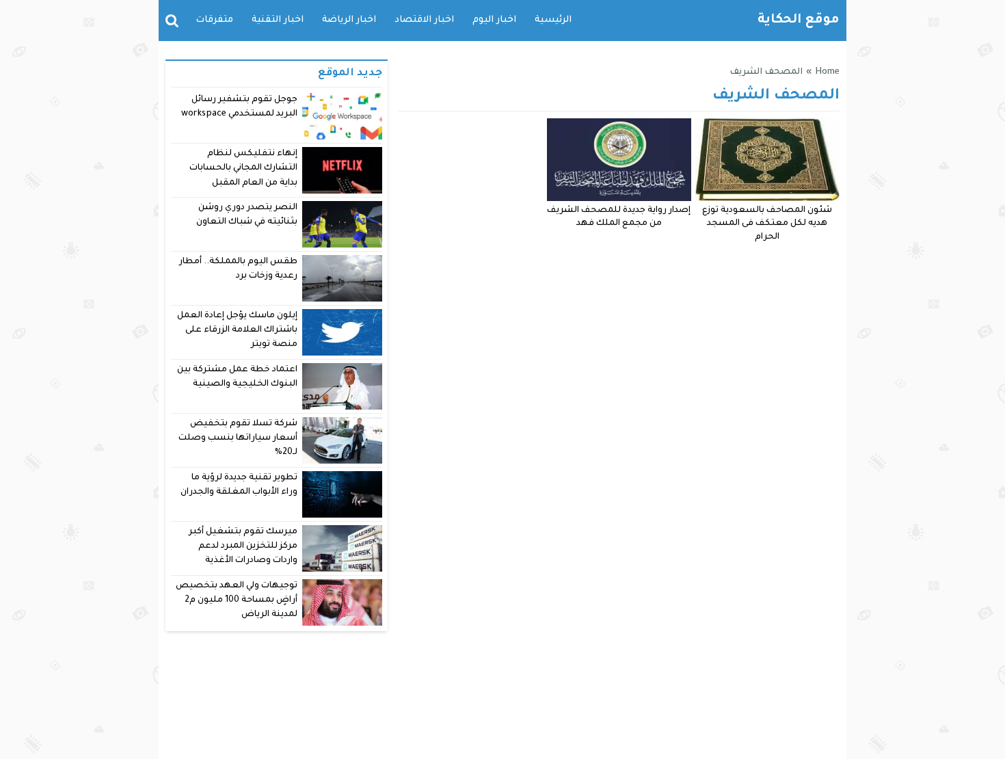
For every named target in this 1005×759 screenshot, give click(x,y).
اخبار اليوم (494, 20)
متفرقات (214, 20)
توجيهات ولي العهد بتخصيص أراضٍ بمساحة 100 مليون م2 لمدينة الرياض (236, 600)
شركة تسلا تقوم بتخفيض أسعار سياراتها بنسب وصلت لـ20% (237, 438)
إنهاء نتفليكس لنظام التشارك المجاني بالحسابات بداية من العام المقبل (243, 168)
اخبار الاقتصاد (424, 20)
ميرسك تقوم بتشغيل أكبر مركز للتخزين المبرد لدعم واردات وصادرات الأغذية (243, 546)
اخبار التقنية (278, 20)
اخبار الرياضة (349, 20)
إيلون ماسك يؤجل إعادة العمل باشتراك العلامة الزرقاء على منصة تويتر (237, 330)
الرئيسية (553, 20)
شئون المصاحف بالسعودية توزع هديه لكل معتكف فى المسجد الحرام (767, 224)
